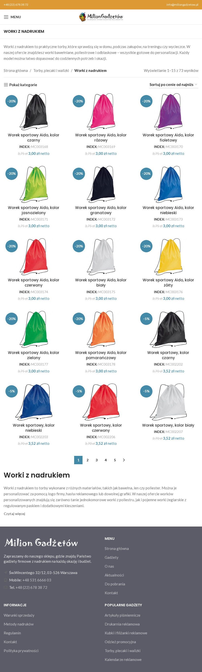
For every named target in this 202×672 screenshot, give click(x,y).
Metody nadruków (19, 624)
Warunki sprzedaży (19, 615)
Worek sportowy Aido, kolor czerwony (33, 282)
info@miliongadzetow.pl (182, 4)
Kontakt (111, 593)
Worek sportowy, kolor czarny (168, 355)
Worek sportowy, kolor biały (168, 425)
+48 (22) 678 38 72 (16, 4)
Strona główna (16, 70)
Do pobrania (115, 584)
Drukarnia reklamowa (122, 624)
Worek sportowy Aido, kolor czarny (33, 137)
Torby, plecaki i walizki (51, 70)
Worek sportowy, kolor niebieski (34, 428)
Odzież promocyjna (120, 642)
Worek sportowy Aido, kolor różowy (101, 137)
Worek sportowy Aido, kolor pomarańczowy (101, 355)
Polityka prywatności (21, 650)
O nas (109, 566)
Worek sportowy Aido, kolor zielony (33, 355)
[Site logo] (101, 16)
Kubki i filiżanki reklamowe (126, 633)
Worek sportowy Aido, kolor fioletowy (168, 137)
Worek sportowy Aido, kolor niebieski (168, 210)
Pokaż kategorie (23, 84)
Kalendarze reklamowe (123, 659)
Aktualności (114, 575)
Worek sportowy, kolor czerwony (101, 428)
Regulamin (12, 633)
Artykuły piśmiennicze (122, 615)
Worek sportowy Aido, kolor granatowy (101, 210)
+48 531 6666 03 (36, 580)
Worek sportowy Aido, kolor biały (101, 282)
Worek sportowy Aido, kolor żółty (168, 282)
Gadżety (111, 557)
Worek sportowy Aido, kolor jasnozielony (33, 210)
